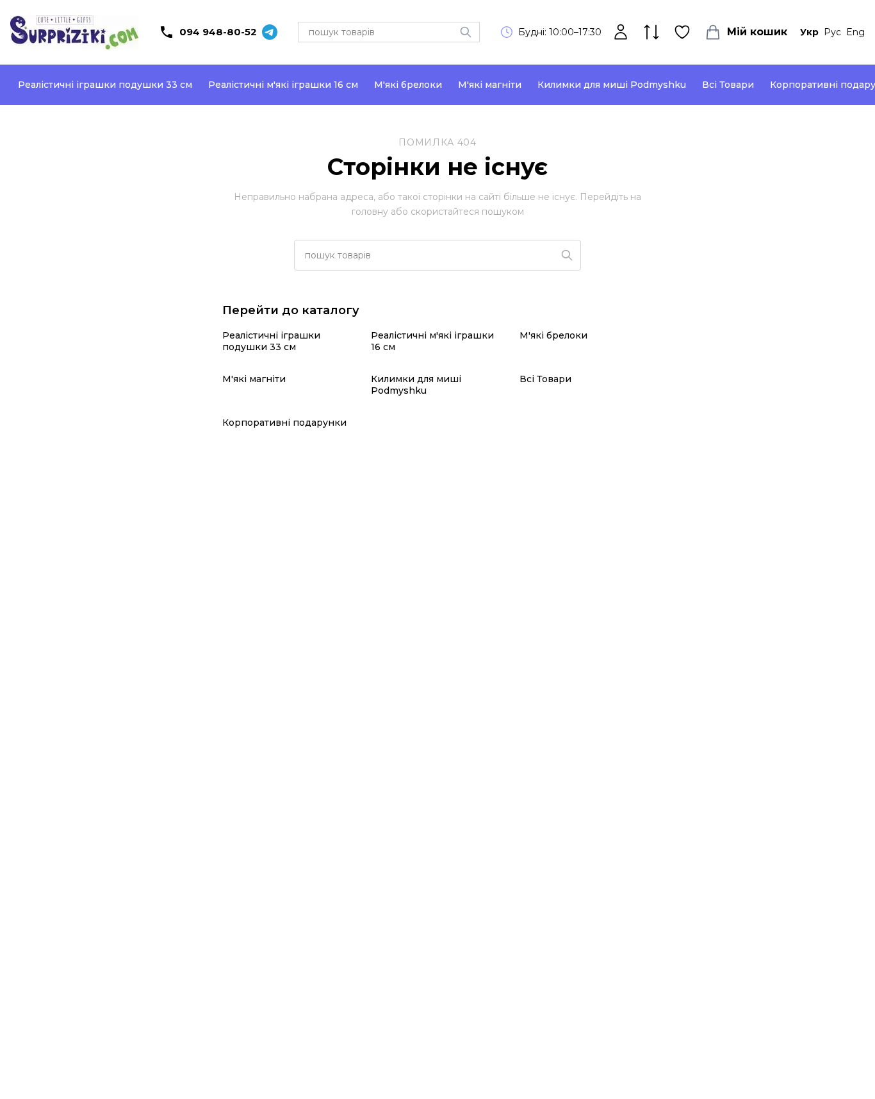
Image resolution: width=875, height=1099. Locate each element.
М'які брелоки (408, 84)
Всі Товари (728, 84)
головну (370, 211)
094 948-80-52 (218, 32)
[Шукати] (466, 32)
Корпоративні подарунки (284, 422)
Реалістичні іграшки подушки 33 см (105, 84)
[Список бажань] (682, 32)
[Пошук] (566, 255)
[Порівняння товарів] (651, 32)
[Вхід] (621, 32)
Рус (832, 32)
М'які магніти (489, 84)
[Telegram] (269, 32)
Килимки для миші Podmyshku (611, 84)
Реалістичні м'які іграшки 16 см (283, 84)
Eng (855, 32)
